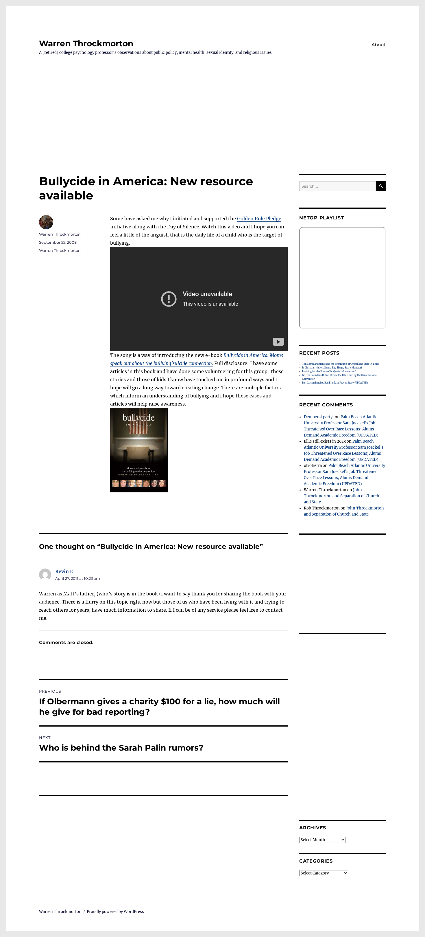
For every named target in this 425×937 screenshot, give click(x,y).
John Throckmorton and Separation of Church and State (341, 496)
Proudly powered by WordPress (115, 911)
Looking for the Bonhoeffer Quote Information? (329, 371)
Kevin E (64, 571)
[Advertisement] (212, 131)
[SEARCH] (381, 186)
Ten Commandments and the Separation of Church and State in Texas (340, 363)
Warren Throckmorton (86, 43)
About (379, 44)
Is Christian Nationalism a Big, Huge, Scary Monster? (332, 367)
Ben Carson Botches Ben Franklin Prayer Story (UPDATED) (335, 382)
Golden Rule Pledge (259, 218)
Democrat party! (319, 417)
